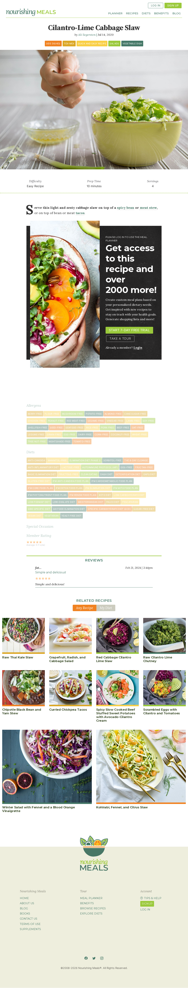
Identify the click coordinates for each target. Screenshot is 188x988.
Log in (145, 909)
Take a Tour (120, 338)
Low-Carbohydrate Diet (129, 495)
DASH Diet (106, 474)
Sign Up (173, 5)
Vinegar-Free (115, 420)
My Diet (106, 608)
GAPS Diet (149, 474)
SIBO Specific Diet (39, 509)
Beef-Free (123, 427)
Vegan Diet (35, 515)
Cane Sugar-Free (135, 413)
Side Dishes (53, 43)
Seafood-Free (74, 427)
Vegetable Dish (132, 43)
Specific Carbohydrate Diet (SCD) (109, 509)
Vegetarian (51, 515)
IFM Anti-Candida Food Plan (70, 481)
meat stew (148, 207)
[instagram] (101, 958)
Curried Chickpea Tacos (68, 709)
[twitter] (93, 958)
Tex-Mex (69, 43)
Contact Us (28, 919)
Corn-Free (101, 434)
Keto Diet (105, 495)
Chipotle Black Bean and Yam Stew (21, 711)
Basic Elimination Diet (42, 474)
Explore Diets (91, 913)
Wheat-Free (139, 434)
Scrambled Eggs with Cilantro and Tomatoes (161, 711)
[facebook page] (86, 958)
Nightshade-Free (59, 441)
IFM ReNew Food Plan (82, 495)
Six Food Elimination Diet (69, 509)
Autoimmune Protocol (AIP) (100, 467)
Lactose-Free (70, 467)
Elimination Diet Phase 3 (85, 460)
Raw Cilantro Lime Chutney (157, 659)
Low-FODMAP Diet (39, 502)
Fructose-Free (68, 474)
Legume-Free (36, 434)
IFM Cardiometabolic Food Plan (111, 481)
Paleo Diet (113, 502)
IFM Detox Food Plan (69, 488)
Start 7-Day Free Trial (129, 330)
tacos (80, 213)
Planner (115, 13)
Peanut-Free (56, 420)
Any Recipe (84, 608)
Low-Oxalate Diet (64, 502)
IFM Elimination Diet (97, 488)
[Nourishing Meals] (31, 12)
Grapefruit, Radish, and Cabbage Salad (67, 659)
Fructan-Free (144, 467)
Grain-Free (54, 434)
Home (24, 898)
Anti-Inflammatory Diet (43, 467)
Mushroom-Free (72, 413)
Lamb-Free (133, 420)
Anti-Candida (36, 460)
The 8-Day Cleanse (136, 460)
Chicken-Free (36, 420)
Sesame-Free (96, 420)
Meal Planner (91, 898)
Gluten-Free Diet (39, 481)
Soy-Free (148, 420)
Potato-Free (94, 413)
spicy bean (125, 207)
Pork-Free (107, 427)
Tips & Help (152, 898)
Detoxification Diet (127, 474)
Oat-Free (137, 427)
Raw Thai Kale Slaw (17, 657)
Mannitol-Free (57, 460)
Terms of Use (30, 924)
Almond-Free (113, 413)
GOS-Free (126, 467)
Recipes (132, 13)
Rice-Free (92, 427)
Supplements (30, 929)
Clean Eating (89, 474)
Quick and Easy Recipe (92, 43)
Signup (147, 903)
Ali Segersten (87, 34)
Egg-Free (69, 434)
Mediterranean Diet (90, 502)
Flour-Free (52, 413)
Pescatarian (130, 502)
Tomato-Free (81, 441)
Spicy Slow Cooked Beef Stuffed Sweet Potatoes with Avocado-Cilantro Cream (115, 715)
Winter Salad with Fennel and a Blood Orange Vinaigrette (38, 809)
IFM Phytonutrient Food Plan (47, 495)
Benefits (161, 13)
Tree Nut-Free (37, 441)
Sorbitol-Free (112, 460)
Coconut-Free (120, 434)
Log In (155, 5)
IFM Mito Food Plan (125, 488)
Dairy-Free (85, 434)
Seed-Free (56, 427)
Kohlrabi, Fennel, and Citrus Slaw (122, 807)
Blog (176, 13)
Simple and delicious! (50, 572)
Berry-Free (35, 413)
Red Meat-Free (76, 420)
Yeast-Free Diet (71, 515)
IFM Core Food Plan (40, 488)
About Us (27, 903)
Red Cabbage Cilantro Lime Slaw (113, 659)
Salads (114, 43)
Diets (146, 13)
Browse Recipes (93, 908)
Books (25, 913)
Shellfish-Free (37, 427)
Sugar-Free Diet (143, 509)
